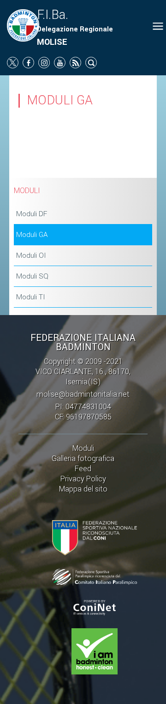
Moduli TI (30, 297)
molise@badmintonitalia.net (83, 394)
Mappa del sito (83, 489)
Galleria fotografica (83, 458)
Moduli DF (31, 214)
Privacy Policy (83, 478)
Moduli (83, 448)
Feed (83, 468)
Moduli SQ (32, 276)
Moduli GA (32, 235)
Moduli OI (31, 255)
